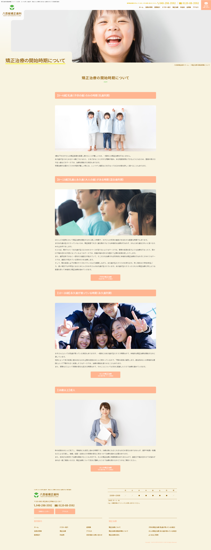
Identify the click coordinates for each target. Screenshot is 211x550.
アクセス (195, 7)
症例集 (189, 7)
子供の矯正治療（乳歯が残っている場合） (162, 527)
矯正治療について (115, 527)
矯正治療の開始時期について (118, 531)
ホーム (141, 7)
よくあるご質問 (153, 535)
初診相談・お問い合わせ (94, 535)
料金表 (182, 7)
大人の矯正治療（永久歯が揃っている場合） (163, 531)
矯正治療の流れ (114, 535)
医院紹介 (157, 7)
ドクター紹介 (166, 7)
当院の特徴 (148, 7)
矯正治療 (175, 7)
